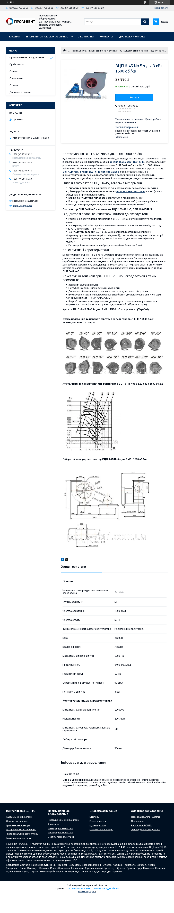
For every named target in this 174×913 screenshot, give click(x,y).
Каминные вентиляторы (18, 838)
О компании (86, 36)
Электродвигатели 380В (60, 828)
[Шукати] (145, 21)
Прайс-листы (17, 64)
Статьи (14, 71)
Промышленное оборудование (47, 36)
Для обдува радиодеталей (145, 829)
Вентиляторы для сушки (61, 837)
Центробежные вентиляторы (21, 829)
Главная (14, 36)
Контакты (106, 36)
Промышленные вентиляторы (63, 820)
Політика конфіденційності (106, 888)
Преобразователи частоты (145, 817)
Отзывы (14, 85)
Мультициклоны (98, 825)
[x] (66, 559)
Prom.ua (103, 885)
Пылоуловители (98, 821)
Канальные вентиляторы (19, 817)
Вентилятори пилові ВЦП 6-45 (89, 50)
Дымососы (53, 824)
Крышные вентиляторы (18, 825)
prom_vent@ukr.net (22, 205)
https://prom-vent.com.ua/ (25, 201)
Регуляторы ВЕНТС (141, 825)
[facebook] (62, 559)
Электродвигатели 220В (60, 832)
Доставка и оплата (132, 36)
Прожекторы (137, 821)
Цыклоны (94, 817)
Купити (134, 97)
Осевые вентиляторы (17, 821)
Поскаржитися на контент (79, 888)
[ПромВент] (20, 24)
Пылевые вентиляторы (101, 829)
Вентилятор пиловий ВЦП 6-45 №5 (128, 50)
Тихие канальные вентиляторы (22, 834)
